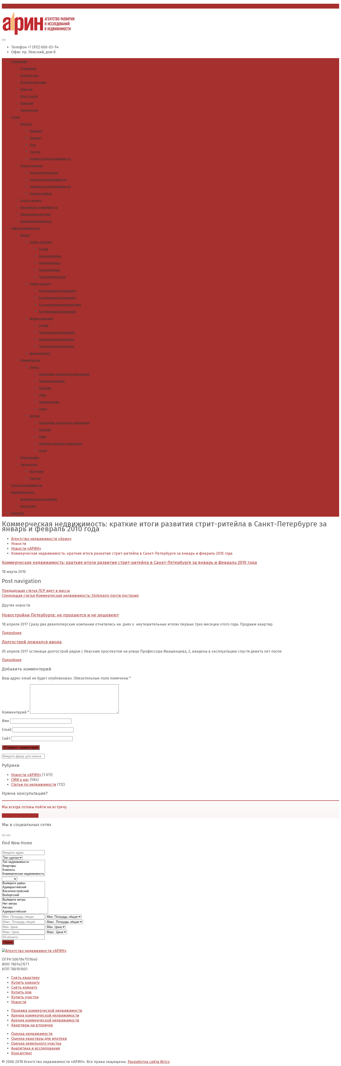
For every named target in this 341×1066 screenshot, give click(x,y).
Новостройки (29, 457)
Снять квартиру (25, 977)
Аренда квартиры (41, 318)
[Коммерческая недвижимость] (23, 874)
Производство (49, 402)
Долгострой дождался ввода (32, 642)
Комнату (35, 138)
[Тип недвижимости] (23, 862)
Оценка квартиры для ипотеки (39, 1038)
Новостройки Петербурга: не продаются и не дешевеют (60, 615)
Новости (26, 89)
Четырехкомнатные (52, 277)
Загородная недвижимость (48, 179)
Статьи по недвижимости (33, 784)
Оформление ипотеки (35, 214)
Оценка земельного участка (36, 1043)
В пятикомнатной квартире (57, 311)
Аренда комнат (40, 353)
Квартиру (36, 131)
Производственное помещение (60, 443)
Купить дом (21, 992)
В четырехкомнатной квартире (60, 304)
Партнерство (29, 110)
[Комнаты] (23, 870)
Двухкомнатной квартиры (56, 339)
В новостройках (41, 193)
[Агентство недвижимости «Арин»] (38, 33)
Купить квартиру (41, 242)
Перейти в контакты (20, 815)
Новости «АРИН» (26, 775)
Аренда (35, 416)
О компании (19, 61)
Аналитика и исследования (38, 499)
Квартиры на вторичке (32, 1025)
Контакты (17, 513)
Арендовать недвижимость (39, 207)
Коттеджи (36, 471)
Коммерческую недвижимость (50, 158)
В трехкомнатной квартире (57, 297)
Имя (5, 721)
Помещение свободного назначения (64, 374)
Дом (32, 145)
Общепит (45, 388)
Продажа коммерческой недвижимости (46, 1010)
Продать (26, 124)
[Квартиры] (23, 866)
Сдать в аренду (30, 200)
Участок (35, 152)
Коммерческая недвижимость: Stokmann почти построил (70, 595)
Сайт (6, 738)
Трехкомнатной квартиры (56, 346)
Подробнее (12, 633)
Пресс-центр (29, 96)
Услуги (15, 117)
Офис (43, 395)
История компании (33, 82)
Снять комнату (24, 987)
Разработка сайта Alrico (149, 1062)
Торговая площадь (52, 381)
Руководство (29, 75)
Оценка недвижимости (35, 221)
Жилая (24, 235)
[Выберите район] (23, 883)
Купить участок (25, 997)
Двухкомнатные (50, 263)
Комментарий (15, 712)
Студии (43, 249)
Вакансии (26, 103)
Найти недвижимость (25, 228)
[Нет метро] (25, 904)
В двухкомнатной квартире (57, 290)
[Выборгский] (23, 895)
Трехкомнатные (49, 270)
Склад (43, 409)
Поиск (8, 942)
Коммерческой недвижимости (50, 186)
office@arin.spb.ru (27, 6)
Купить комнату (40, 284)
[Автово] (25, 908)
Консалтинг (28, 506)
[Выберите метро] (25, 900)
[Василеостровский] (23, 891)
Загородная (28, 464)
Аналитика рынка (22, 492)
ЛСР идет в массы (36, 590)
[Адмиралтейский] (23, 887)
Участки (35, 478)
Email (6, 729)
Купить (34, 367)
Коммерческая (30, 360)
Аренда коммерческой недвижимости (45, 1015)
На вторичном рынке (44, 172)
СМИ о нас (20, 779)
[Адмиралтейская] (25, 912)
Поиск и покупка (31, 165)
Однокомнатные (50, 256)
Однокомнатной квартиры (57, 332)
